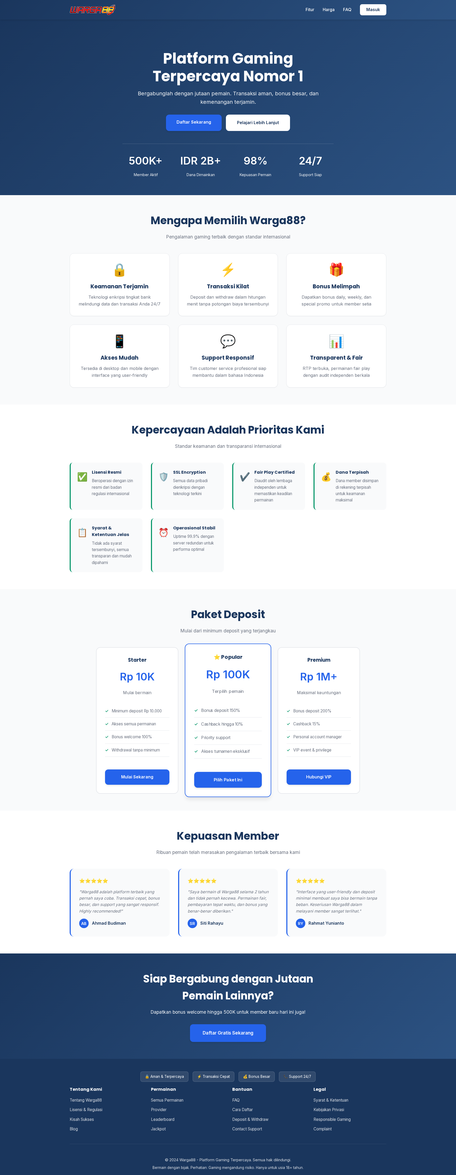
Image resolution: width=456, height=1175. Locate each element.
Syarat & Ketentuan (331, 1100)
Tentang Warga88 (86, 1100)
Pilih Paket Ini (228, 779)
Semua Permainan (167, 1100)
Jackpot (158, 1128)
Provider (159, 1109)
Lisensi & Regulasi (86, 1109)
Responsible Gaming (332, 1119)
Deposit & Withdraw (250, 1119)
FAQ (347, 9)
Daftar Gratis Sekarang (228, 1033)
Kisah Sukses (82, 1119)
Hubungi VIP (318, 776)
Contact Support (247, 1128)
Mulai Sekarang (137, 776)
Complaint (323, 1128)
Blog (74, 1128)
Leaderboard (162, 1119)
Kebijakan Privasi (329, 1109)
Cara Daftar (242, 1109)
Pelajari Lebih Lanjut (258, 122)
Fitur (310, 9)
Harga (329, 9)
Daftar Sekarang (194, 122)
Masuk (373, 9)
